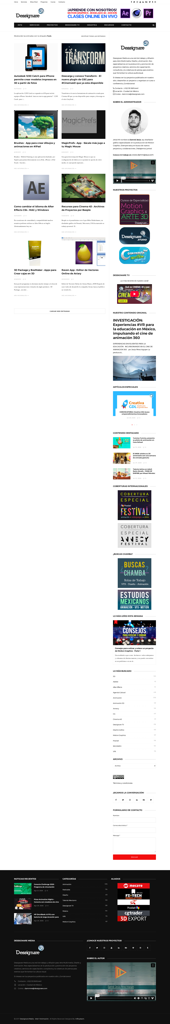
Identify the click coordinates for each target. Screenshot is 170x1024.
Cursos (53, 2)
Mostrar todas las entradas (93, 36)
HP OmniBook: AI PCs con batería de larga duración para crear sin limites (46, 917)
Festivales (66, 889)
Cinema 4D (117, 719)
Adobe (115, 682)
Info (20, 25)
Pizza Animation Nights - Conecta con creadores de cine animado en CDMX (46, 902)
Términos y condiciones (122, 783)
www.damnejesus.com (143, 155)
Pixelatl (116, 741)
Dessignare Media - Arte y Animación (34, 1019)
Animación (117, 698)
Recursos (109, 25)
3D (114, 676)
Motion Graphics (119, 735)
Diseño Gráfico (118, 730)
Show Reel (33, 2)
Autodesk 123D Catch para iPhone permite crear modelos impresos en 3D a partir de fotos (35, 79)
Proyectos (44, 2)
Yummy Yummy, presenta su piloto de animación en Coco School (144, 440)
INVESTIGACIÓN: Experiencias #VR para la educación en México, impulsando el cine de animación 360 (134, 328)
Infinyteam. (79, 1019)
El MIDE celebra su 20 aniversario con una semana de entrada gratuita (144, 456)
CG (114, 714)
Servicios (24, 2)
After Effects (117, 687)
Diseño (65, 895)
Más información (20, 105)
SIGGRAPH (117, 746)
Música (65, 911)
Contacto (61, 2)
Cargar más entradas (60, 311)
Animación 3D (118, 703)
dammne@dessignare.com (133, 94)
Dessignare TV (118, 724)
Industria (92, 25)
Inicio (16, 2)
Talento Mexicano (69, 900)
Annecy (116, 708)
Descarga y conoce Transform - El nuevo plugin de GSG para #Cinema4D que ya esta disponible (82, 79)
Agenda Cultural (119, 692)
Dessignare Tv (72, 25)
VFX (114, 751)
